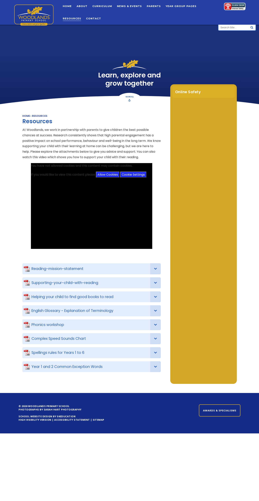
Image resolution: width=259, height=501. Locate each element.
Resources (39, 116)
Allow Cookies (107, 174)
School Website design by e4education (47, 416)
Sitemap (98, 419)
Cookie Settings (133, 174)
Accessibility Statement (72, 419)
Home (26, 116)
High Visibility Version (35, 419)
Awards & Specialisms (219, 410)
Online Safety (188, 92)
